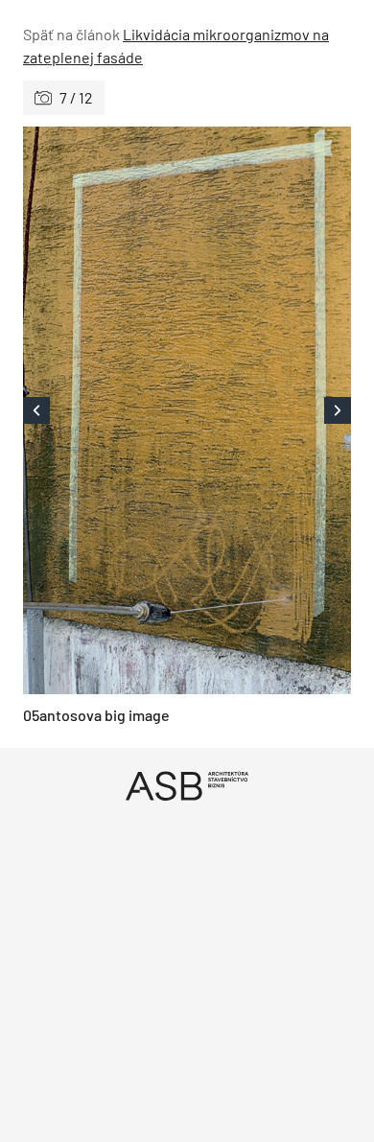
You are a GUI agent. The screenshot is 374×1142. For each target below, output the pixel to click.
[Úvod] (187, 786)
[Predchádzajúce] (105, 410)
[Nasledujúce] (269, 410)
